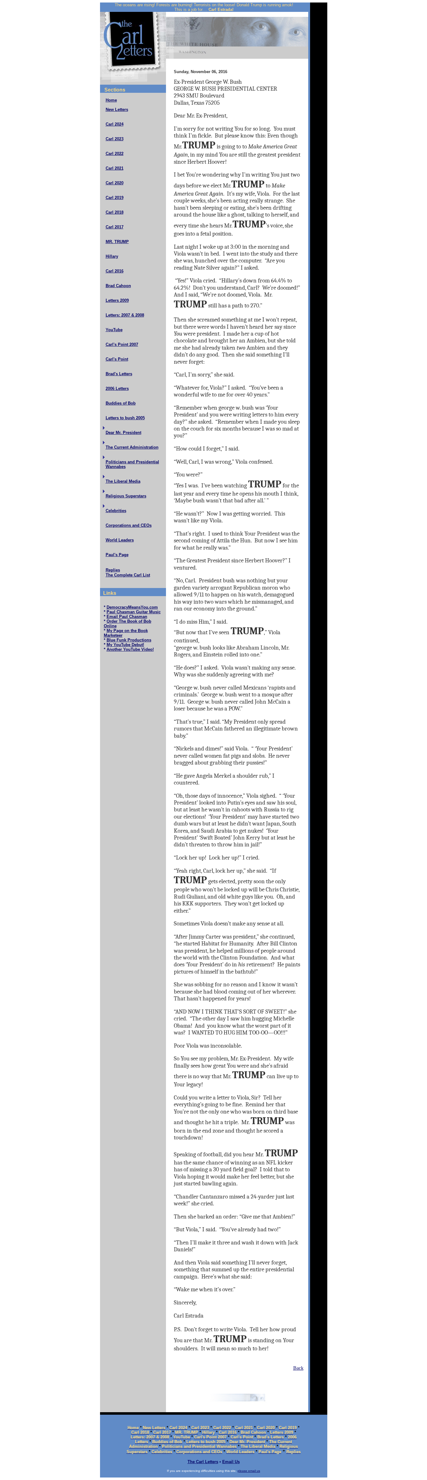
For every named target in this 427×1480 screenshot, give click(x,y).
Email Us (231, 1461)
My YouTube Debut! (125, 644)
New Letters (117, 109)
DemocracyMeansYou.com (132, 607)
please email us (249, 1471)
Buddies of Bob (121, 403)
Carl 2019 (114, 197)
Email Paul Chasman (127, 616)
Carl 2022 (114, 153)
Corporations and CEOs (129, 525)
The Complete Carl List (128, 575)
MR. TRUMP (117, 241)
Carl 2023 (114, 139)
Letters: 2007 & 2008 (125, 315)
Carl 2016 (114, 271)
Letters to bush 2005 (125, 418)
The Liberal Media (123, 481)
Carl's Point (117, 359)
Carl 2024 (114, 124)
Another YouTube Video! (130, 649)
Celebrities (116, 510)
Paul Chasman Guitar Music (134, 612)
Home (111, 100)
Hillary (112, 256)
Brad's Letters (119, 373)
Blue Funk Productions (129, 640)
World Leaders (120, 540)
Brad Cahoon (118, 285)
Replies (113, 570)
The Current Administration (132, 447)
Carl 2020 (114, 183)
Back (298, 1368)
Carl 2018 (114, 212)
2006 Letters (117, 388)
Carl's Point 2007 (122, 344)
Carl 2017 (114, 227)
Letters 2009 (117, 300)
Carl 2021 (114, 168)
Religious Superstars (126, 496)
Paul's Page (117, 554)
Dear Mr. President (123, 432)
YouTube (114, 329)
